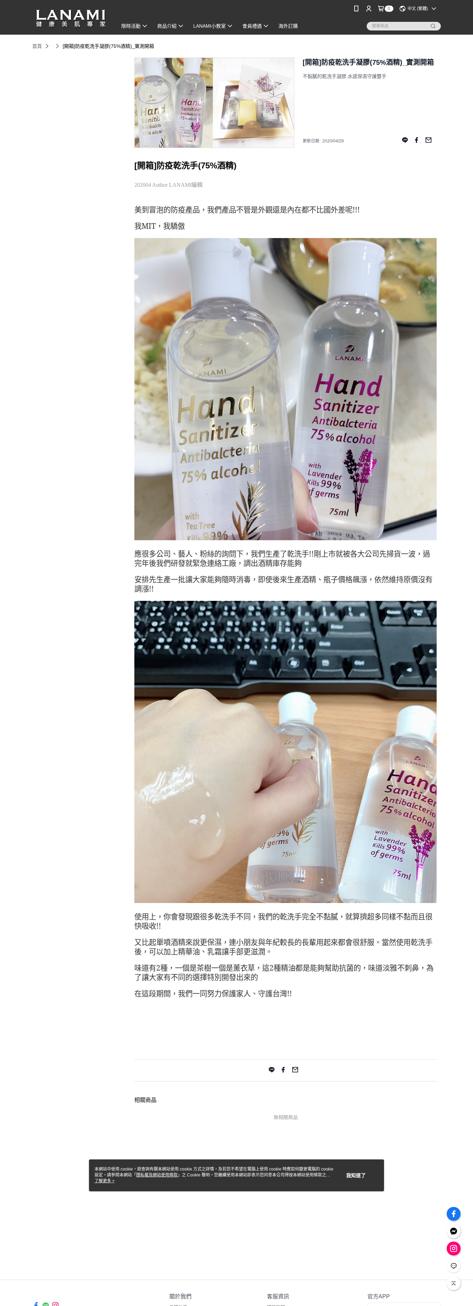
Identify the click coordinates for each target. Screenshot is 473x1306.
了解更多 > (105, 1180)
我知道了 (356, 1175)
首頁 (37, 46)
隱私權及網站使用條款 (157, 1175)
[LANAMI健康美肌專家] (70, 18)
